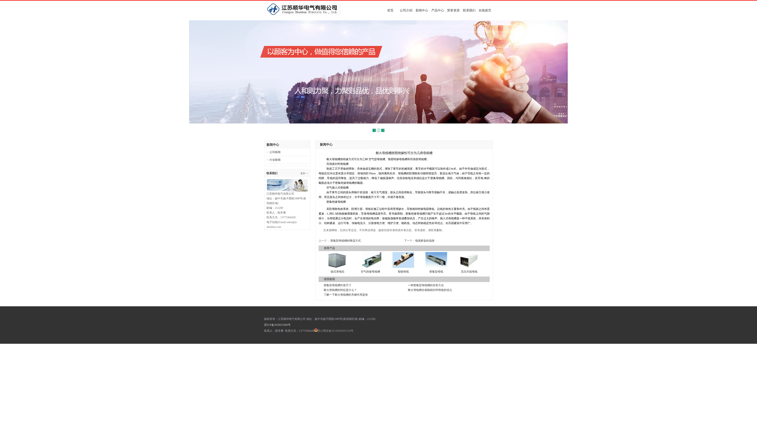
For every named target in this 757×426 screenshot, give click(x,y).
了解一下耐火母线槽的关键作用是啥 (346, 294)
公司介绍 (406, 10)
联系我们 (469, 10)
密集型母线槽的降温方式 (345, 240)
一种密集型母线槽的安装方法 (426, 285)
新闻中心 (422, 10)
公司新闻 (275, 152)
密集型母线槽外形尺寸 (337, 285)
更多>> (304, 173)
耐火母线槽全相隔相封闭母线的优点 (430, 290)
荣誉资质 (453, 10)
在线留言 (485, 10)
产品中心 (437, 10)
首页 (390, 10)
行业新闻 (275, 159)
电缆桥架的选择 (424, 240)
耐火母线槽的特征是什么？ (340, 290)
